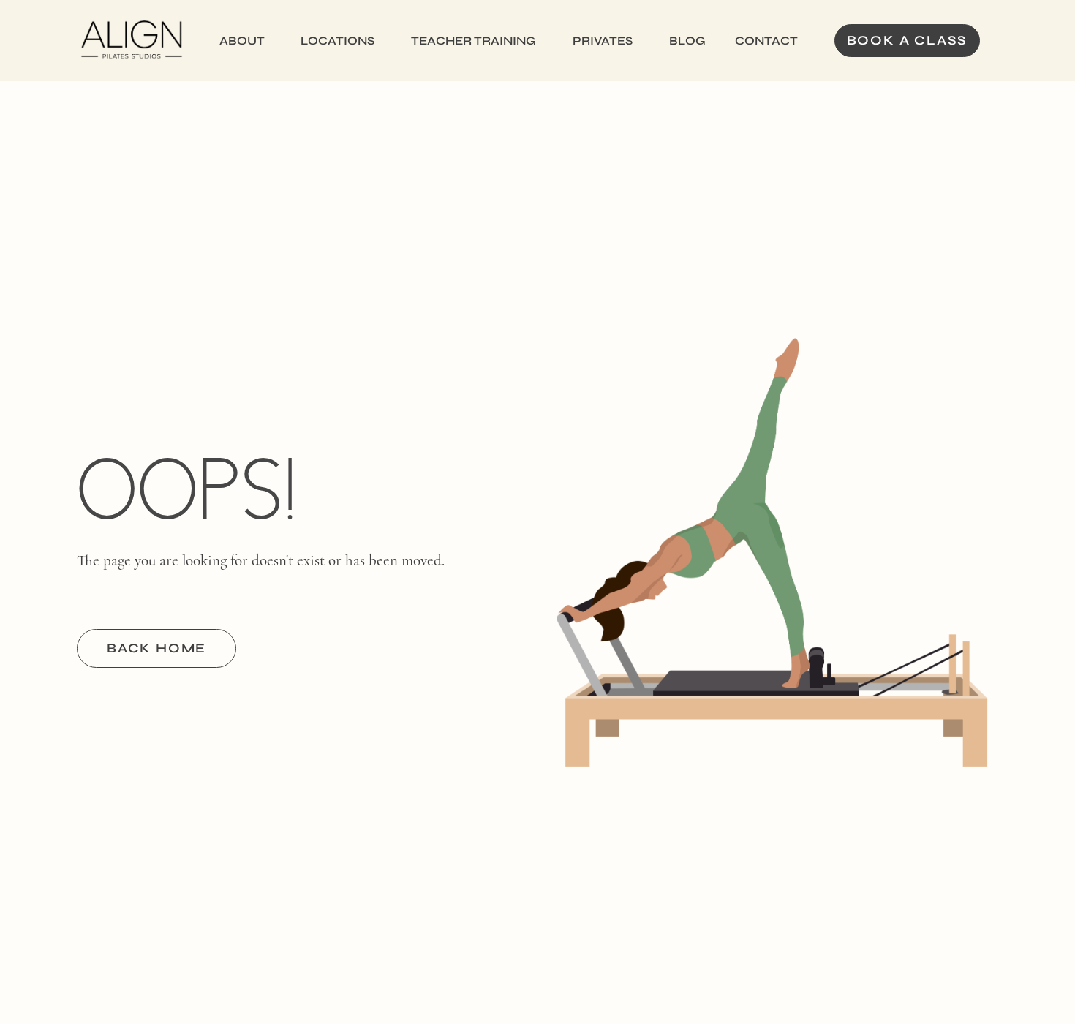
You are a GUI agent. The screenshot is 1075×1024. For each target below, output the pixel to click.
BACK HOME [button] (156, 648)
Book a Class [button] (907, 40)
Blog (687, 41)
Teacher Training (473, 41)
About (242, 41)
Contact (766, 41)
